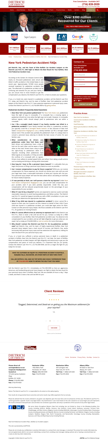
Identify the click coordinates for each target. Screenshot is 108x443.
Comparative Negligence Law (27, 131)
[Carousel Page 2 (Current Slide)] (50, 321)
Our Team (50, 10)
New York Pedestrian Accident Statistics (85, 163)
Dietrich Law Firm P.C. (26, 438)
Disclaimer (73, 357)
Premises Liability (79, 169)
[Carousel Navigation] (54, 320)
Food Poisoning (78, 124)
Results (30, 10)
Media (70, 10)
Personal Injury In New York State (84, 167)
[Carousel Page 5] (62, 321)
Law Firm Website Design (89, 438)
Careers (77, 10)
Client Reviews (21, 10)
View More (54, 328)
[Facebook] (10, 407)
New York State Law (52, 113)
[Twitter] (14, 407)
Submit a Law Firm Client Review (54, 333)
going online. (51, 105)
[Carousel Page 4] (58, 321)
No (81, 100)
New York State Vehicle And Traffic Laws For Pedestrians (87, 154)
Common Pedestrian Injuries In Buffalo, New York (86, 145)
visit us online (44, 221)
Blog (83, 10)
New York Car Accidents (81, 117)
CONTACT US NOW (85, 104)
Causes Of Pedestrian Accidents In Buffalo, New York (87, 136)
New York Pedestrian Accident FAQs (85, 159)
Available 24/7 (94, 1)
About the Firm (39, 10)
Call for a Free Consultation (77, 26)
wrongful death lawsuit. (38, 128)
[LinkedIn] (18, 407)
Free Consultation (80, 1)
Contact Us (91, 10)
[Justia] (22, 407)
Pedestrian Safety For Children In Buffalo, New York (86, 141)
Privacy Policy (81, 357)
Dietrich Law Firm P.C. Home (16, 4)
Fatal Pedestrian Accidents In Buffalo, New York (85, 150)
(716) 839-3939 (23, 261)
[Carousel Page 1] (46, 321)
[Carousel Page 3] (54, 321)
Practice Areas (60, 10)
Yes (76, 100)
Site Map (89, 357)
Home (12, 10)
